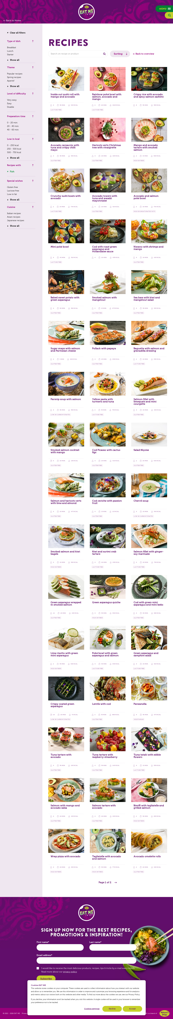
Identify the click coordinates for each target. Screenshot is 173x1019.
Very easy (12, 100)
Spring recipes (14, 77)
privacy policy (70, 972)
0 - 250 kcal (13, 145)
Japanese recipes (15, 220)
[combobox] (78, 54)
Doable (10, 107)
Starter (10, 54)
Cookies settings (91, 1009)
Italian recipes (14, 213)
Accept (132, 1009)
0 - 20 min (12, 122)
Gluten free (12, 187)
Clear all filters (17, 33)
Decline (112, 1009)
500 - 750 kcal (14, 152)
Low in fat (12, 194)
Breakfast (11, 47)
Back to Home (13, 20)
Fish (12, 171)
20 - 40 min (13, 126)
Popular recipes (14, 74)
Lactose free (13, 191)
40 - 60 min (13, 129)
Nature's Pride (164, 1013)
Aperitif (10, 81)
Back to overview (145, 54)
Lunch (10, 51)
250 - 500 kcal (14, 149)
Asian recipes (13, 217)
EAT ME (86, 12)
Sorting (118, 53)
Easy (9, 103)
